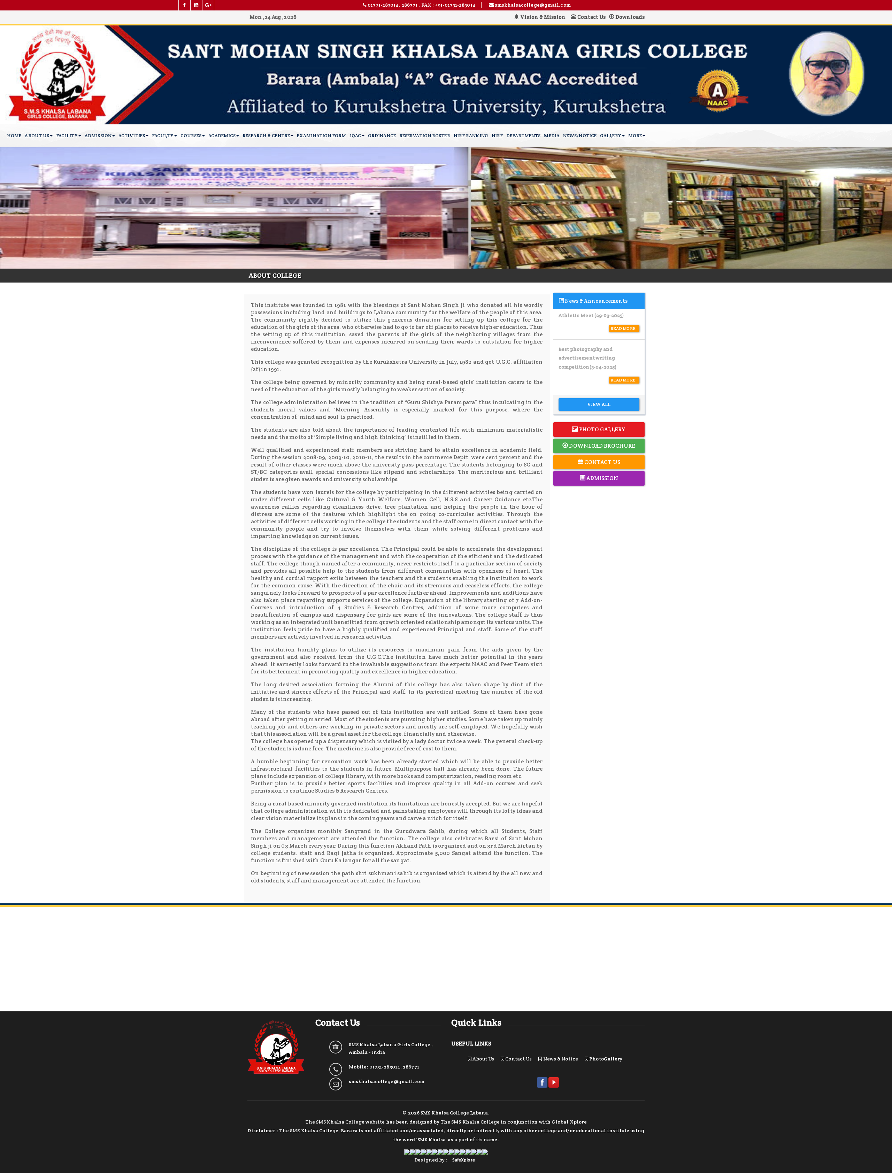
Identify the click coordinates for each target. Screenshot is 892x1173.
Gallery (610, 136)
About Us (37, 136)
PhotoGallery (605, 1059)
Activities (131, 136)
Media (552, 136)
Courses (191, 136)
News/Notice (580, 136)
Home (14, 136)
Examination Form (321, 136)
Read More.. (624, 328)
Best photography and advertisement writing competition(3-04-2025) (588, 358)
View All (598, 404)
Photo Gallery (601, 429)
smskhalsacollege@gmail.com (387, 1081)
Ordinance (382, 136)
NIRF (497, 136)
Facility (67, 136)
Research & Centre (266, 136)
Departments (523, 136)
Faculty (163, 136)
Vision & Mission (544, 17)
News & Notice (560, 1059)
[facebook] (185, 5)
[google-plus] (208, 5)
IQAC (355, 136)
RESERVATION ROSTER (424, 136)
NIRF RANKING (471, 136)
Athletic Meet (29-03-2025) (591, 315)
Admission (98, 136)
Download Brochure (601, 445)
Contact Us (591, 17)
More (635, 136)
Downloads (629, 17)
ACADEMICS (222, 136)
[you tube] (196, 5)
